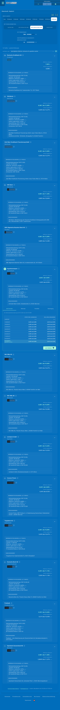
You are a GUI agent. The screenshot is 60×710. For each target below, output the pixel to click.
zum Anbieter (49, 348)
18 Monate (9, 19)
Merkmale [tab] (23, 308)
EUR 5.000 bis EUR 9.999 (23, 27)
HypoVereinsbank (12, 268)
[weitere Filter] (52, 15)
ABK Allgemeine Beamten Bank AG (15, 227)
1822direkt (10, 96)
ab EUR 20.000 (49, 27)
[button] (30, 73)
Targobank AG (9, 520)
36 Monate (22, 19)
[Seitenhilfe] (55, 4)
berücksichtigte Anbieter (13, 688)
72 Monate (41, 19)
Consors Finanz (11, 478)
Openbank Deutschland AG (15, 645)
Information (47, 1)
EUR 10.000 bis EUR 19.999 (36, 27)
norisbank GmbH (12, 437)
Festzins (9, 59)
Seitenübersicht (27, 696)
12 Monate (3, 19)
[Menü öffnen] (2, 3)
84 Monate (47, 19)
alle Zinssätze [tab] (9, 308)
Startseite (7, 696)
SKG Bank (10, 185)
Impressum (28, 700)
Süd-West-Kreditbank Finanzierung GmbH (17, 142)
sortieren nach (6, 51)
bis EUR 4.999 (10, 27)
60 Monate (35, 19)
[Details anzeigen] (54, 56)
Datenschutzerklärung (48, 696)
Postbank (7, 603)
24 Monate (15, 19)
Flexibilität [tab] (37, 308)
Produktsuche (16, 696)
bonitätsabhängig (8, 146)
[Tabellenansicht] (38, 4)
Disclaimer (37, 696)
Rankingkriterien (24, 688)
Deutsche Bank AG (12, 562)
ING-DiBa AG (8, 354)
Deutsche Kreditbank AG (14, 55)
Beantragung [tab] (50, 308)
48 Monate (28, 19)
